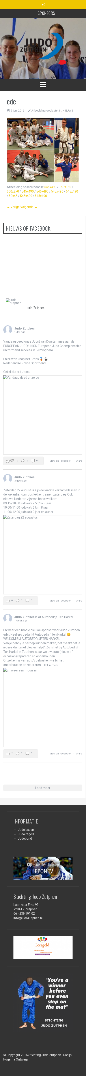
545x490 (50, 187)
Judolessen (26, 829)
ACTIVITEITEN (46, 13)
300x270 (13, 191)
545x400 (26, 196)
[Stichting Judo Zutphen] (43, 48)
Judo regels (26, 834)
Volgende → (28, 207)
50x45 (13, 196)
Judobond (25, 838)
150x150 (65, 187)
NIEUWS (68, 110)
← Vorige (13, 207)
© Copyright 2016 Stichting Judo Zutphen (32, 1055)
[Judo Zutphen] (14, 301)
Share (78, 460)
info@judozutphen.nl (28, 918)
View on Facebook (61, 460)
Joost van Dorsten (44, 341)
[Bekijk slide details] (43, 868)
